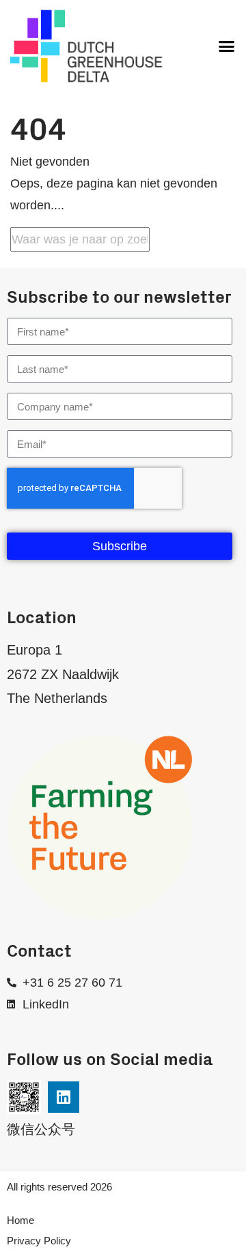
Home (20, 1220)
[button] (227, 46)
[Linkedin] (63, 1097)
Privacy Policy (39, 1240)
